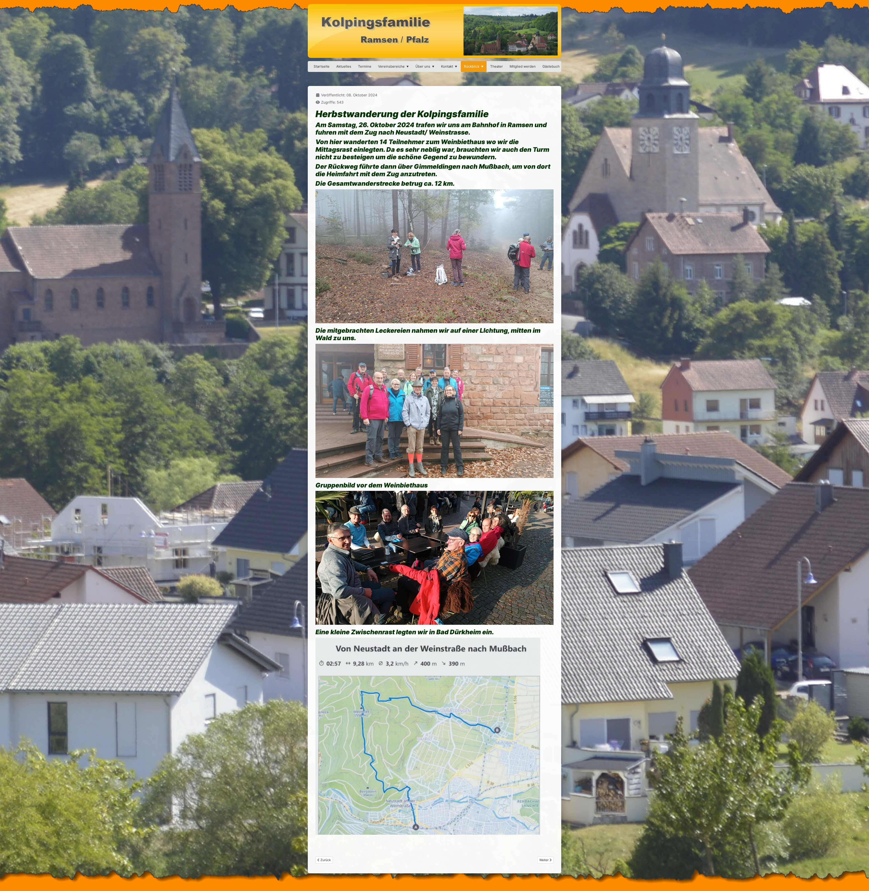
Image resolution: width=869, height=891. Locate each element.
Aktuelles (343, 66)
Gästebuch (551, 66)
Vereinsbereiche (391, 66)
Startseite (321, 66)
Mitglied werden (523, 66)
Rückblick (471, 66)
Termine (364, 66)
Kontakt (447, 66)
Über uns (422, 66)
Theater (496, 66)
